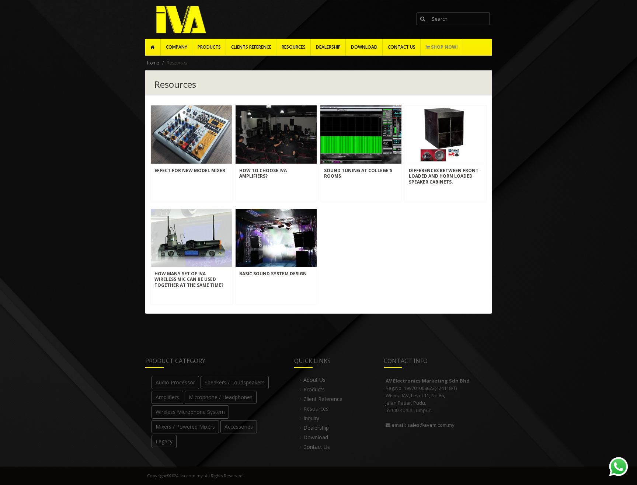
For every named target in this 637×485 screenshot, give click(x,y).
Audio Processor (175, 382)
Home (153, 63)
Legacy (164, 441)
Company (176, 47)
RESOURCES (294, 47)
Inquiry (311, 418)
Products (209, 47)
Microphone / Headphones (221, 397)
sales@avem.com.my (431, 425)
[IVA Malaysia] (179, 19)
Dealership (316, 427)
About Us (314, 379)
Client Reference (322, 398)
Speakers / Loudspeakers (235, 382)
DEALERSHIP (328, 47)
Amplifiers (167, 397)
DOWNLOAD (364, 47)
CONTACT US (401, 47)
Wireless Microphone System (190, 411)
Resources (315, 408)
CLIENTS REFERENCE (251, 47)
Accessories (238, 426)
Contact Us (316, 446)
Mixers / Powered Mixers (185, 426)
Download (315, 437)
